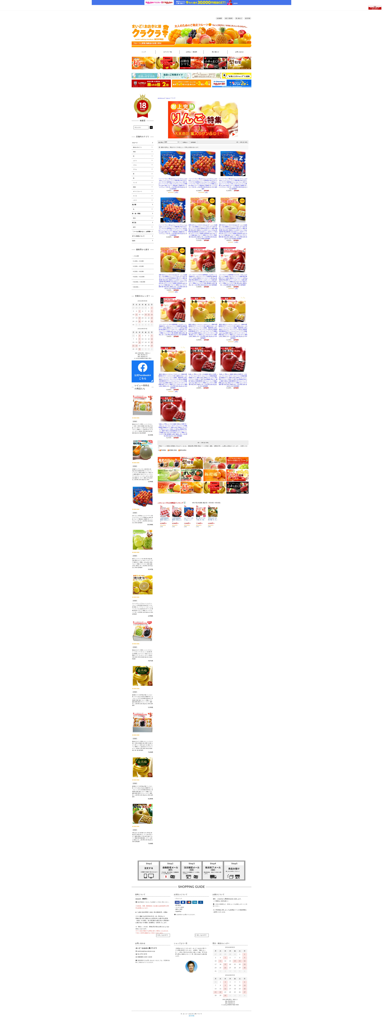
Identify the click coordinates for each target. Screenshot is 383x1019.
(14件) (236, 242)
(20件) (236, 341)
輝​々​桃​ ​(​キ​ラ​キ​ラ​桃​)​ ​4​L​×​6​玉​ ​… (200, 519)
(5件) (236, 288)
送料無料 (193, 142)
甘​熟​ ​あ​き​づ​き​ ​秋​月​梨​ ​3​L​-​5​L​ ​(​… (212, 519)
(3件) (206, 192)
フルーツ (168, 98)
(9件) (176, 391)
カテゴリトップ (161, 98)
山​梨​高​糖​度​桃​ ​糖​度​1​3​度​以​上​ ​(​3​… (164, 519)
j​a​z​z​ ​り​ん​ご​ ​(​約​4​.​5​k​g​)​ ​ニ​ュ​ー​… (188, 519)
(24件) (176, 192)
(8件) (176, 292)
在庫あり (185, 142)
